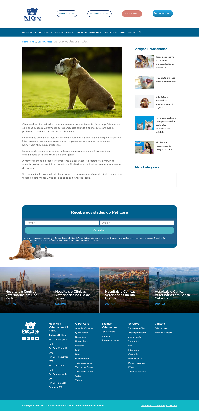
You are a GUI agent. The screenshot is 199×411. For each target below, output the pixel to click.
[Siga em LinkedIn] (37, 338)
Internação (133, 349)
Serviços (109, 33)
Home (25, 41)
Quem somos (81, 332)
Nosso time (81, 337)
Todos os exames (110, 340)
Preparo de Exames (67, 13)
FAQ (77, 349)
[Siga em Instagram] (28, 338)
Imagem (106, 336)
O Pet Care (28, 33)
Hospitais (44, 33)
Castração (133, 354)
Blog (122, 33)
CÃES (33, 41)
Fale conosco (161, 328)
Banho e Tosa (135, 358)
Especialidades (63, 33)
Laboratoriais (108, 331)
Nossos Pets (81, 341)
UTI (130, 345)
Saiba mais (10, 304)
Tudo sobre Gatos (84, 367)
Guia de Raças (82, 358)
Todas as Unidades (58, 335)
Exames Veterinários (88, 33)
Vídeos (78, 380)
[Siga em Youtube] (32, 338)
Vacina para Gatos (137, 332)
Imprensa (79, 345)
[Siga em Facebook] (24, 338)
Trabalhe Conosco (163, 332)
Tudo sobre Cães (83, 362)
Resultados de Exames (99, 13)
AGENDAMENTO (132, 13)
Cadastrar (99, 230)
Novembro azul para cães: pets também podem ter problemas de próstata (166, 125)
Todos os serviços (137, 371)
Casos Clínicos (45, 41)
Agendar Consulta (84, 328)
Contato (132, 33)
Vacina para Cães (136, 328)
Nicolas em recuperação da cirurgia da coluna (165, 146)
